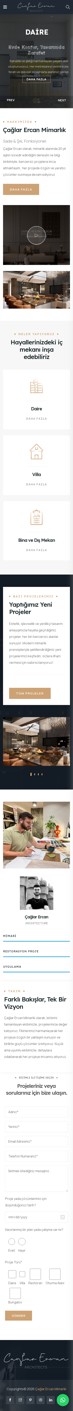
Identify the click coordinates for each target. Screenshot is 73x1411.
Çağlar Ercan (36, 917)
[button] (31, 774)
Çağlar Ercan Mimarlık (50, 1389)
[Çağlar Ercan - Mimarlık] (36, 7)
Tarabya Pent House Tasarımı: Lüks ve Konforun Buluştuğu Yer (34, 757)
